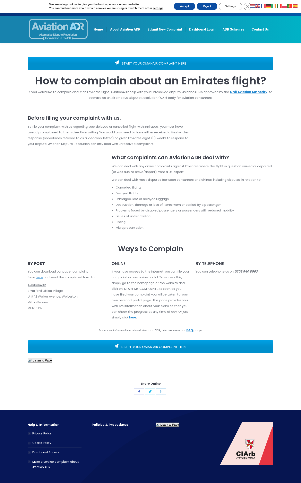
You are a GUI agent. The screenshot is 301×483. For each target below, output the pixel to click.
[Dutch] (252, 6)
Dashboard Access (45, 452)
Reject (207, 6)
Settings (230, 6)
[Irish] (274, 6)
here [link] (39, 277)
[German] (268, 6)
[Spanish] (295, 6)
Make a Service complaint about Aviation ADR (55, 464)
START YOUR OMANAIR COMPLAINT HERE (153, 63)
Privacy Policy (42, 433)
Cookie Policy (41, 443)
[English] (258, 6)
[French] (263, 6)
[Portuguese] (290, 6)
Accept (184, 6)
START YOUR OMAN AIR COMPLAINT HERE (154, 346)
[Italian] (279, 6)
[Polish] (284, 6)
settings (158, 8)
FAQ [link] (189, 330)
